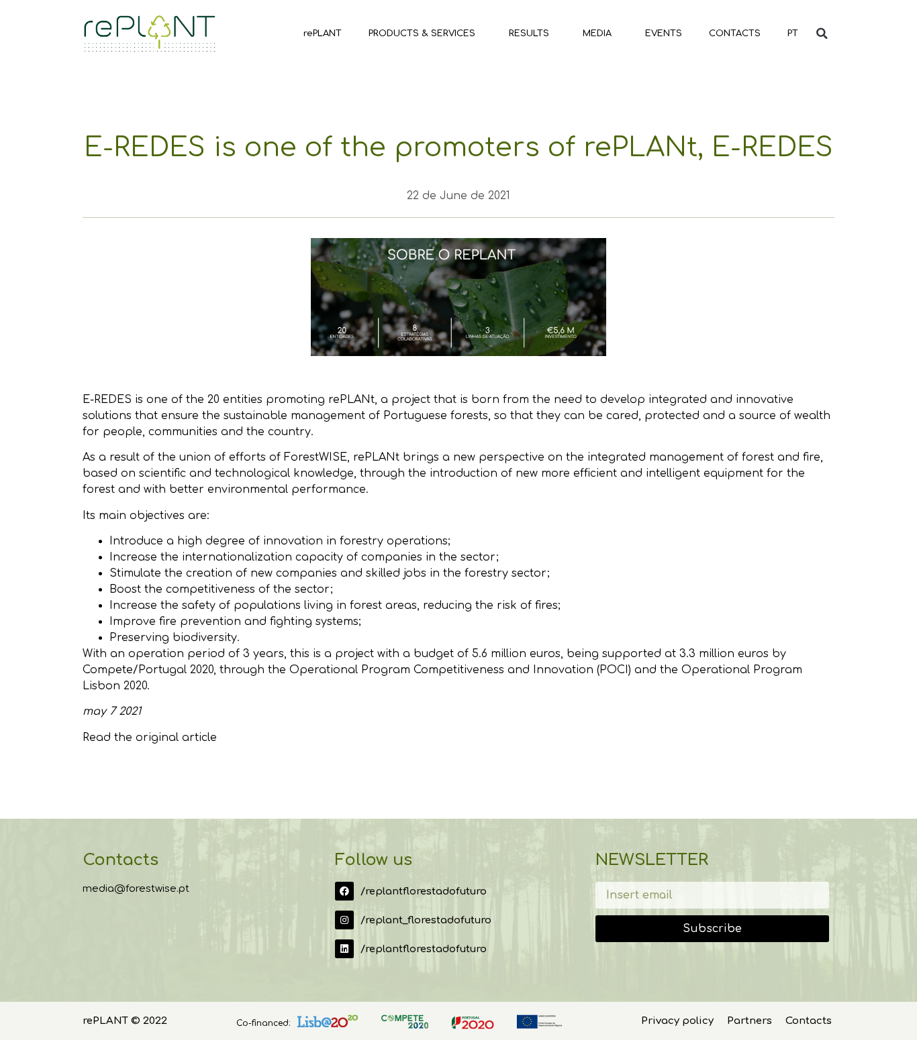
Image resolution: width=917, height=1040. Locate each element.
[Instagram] (344, 920)
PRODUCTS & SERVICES (422, 33)
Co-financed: (263, 1023)
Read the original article (150, 738)
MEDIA (597, 33)
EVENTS (663, 33)
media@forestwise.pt (136, 888)
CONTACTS (735, 33)
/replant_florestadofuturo (425, 920)
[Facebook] (344, 891)
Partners (749, 1021)
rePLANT (322, 33)
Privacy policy (677, 1021)
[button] (822, 33)
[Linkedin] (344, 948)
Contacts (808, 1021)
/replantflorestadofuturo (423, 891)
